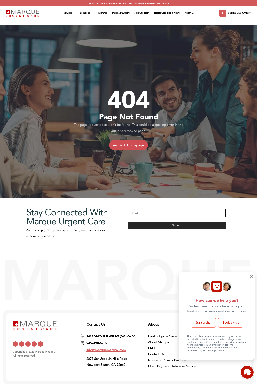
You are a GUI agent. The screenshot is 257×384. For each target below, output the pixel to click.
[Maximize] (247, 373)
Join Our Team (141, 12)
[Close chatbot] (251, 277)
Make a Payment (120, 12)
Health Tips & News (162, 336)
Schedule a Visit (239, 13)
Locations (85, 12)
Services (68, 12)
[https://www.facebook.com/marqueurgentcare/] (28, 344)
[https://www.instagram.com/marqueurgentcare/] (40, 344)
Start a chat (203, 322)
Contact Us (156, 354)
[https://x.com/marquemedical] (15, 344)
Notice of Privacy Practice (167, 360)
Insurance (102, 12)
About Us (189, 12)
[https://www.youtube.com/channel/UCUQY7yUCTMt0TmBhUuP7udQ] (21, 344)
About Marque (158, 342)
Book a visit (230, 322)
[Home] (22, 13)
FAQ (151, 348)
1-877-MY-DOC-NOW (105, 3)
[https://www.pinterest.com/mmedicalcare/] (34, 344)
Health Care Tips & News (167, 12)
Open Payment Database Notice (172, 366)
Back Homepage (131, 145)
